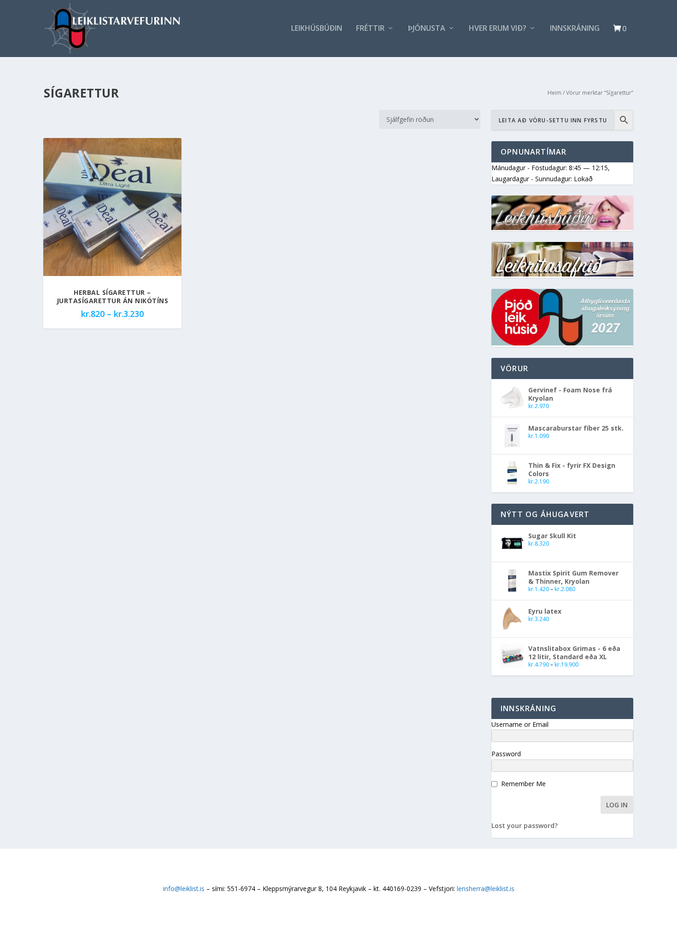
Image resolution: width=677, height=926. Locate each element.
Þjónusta (426, 28)
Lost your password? (524, 825)
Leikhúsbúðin (316, 28)
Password (506, 753)
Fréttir (370, 28)
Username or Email (520, 724)
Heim (554, 93)
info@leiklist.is (183, 888)
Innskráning (575, 28)
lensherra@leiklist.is (485, 888)
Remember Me (523, 783)
